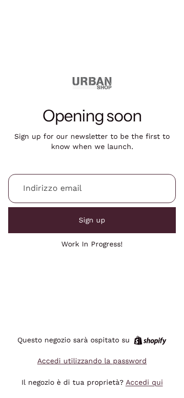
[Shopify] (150, 340)
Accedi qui (144, 382)
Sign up (92, 220)
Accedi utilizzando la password (92, 361)
